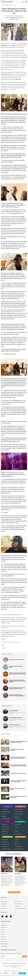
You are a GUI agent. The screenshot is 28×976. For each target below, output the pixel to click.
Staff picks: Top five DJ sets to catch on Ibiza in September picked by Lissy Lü (17, 673)
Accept (22, 973)
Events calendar (18, 846)
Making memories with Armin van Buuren (17, 789)
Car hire (16, 844)
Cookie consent (18, 903)
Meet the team (4, 901)
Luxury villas (4, 831)
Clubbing (3, 936)
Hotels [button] (20, 806)
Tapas (16, 831)
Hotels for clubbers (19, 811)
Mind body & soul (5, 846)
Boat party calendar (6, 811)
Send (24, 956)
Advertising (3, 906)
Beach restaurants (18, 833)
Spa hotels (17, 816)
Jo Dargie (3, 22)
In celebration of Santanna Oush (16, 659)
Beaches (16, 841)
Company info (4, 903)
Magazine (7, 4)
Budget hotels (18, 818)
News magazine (4, 943)
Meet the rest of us (14, 892)
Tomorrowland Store (13, 710)
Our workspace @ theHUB (20, 908)
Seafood (16, 826)
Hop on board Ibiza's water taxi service (16, 667)
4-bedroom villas (5, 829)
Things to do (3, 941)
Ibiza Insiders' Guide (6, 818)
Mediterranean (18, 824)
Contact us (17, 906)
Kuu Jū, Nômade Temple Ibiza (15, 717)
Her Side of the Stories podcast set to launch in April (18, 797)
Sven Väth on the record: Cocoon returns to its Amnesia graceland (17, 758)
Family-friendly (5, 839)
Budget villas (4, 824)
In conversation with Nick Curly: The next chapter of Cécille (18, 781)
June (15, 4)
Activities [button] (7, 836)
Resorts (16, 839)
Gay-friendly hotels (19, 809)
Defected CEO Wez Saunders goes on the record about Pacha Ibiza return (18, 765)
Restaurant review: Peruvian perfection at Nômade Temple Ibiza (17, 695)
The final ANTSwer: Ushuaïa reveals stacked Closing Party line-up (17, 688)
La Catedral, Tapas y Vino (14, 724)
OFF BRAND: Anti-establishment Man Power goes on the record (18, 742)
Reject (13, 973)
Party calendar (5, 809)
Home (2, 4)
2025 (11, 4)
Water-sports (4, 841)
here (9, 626)
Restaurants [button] (20, 821)
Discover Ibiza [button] (20, 836)
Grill (16, 829)
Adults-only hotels (18, 813)
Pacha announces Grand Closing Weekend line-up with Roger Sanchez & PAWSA (17, 680)
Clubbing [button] (7, 806)
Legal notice (3, 908)
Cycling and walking (6, 848)
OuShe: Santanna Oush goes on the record (17, 750)
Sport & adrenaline (5, 844)
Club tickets (4, 813)
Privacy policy (18, 901)
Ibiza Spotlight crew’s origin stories (12, 642)
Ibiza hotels (3, 925)
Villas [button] (7, 821)
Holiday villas (3, 927)
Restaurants (3, 939)
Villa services (4, 833)
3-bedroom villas (5, 826)
